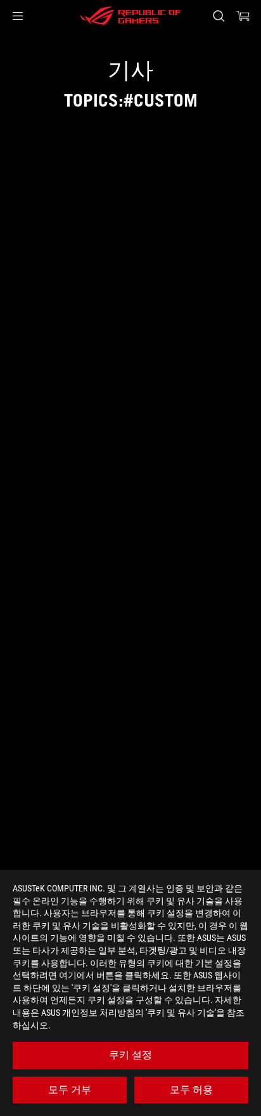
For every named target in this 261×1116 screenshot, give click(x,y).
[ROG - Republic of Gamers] (130, 15)
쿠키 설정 (130, 1055)
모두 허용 (191, 1090)
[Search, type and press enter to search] (218, 16)
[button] (17, 15)
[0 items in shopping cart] (243, 16)
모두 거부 (69, 1090)
